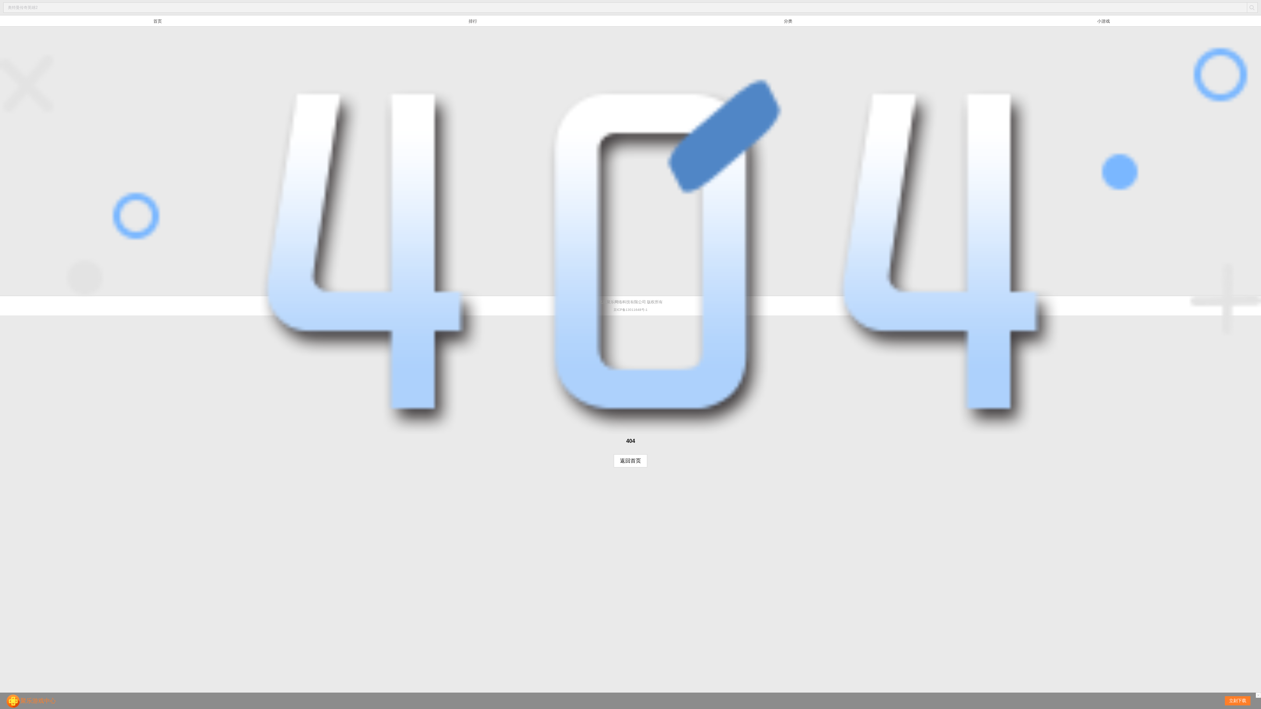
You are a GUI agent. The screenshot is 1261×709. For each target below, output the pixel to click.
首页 (157, 21)
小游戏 (1103, 21)
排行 (473, 21)
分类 (788, 21)
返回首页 (630, 460)
